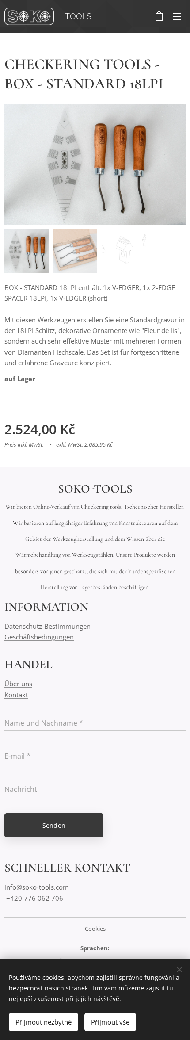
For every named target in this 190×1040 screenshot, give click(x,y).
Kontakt (16, 694)
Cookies (95, 929)
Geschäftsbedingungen (39, 636)
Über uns (18, 683)
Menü (177, 16)
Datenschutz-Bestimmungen (47, 626)
